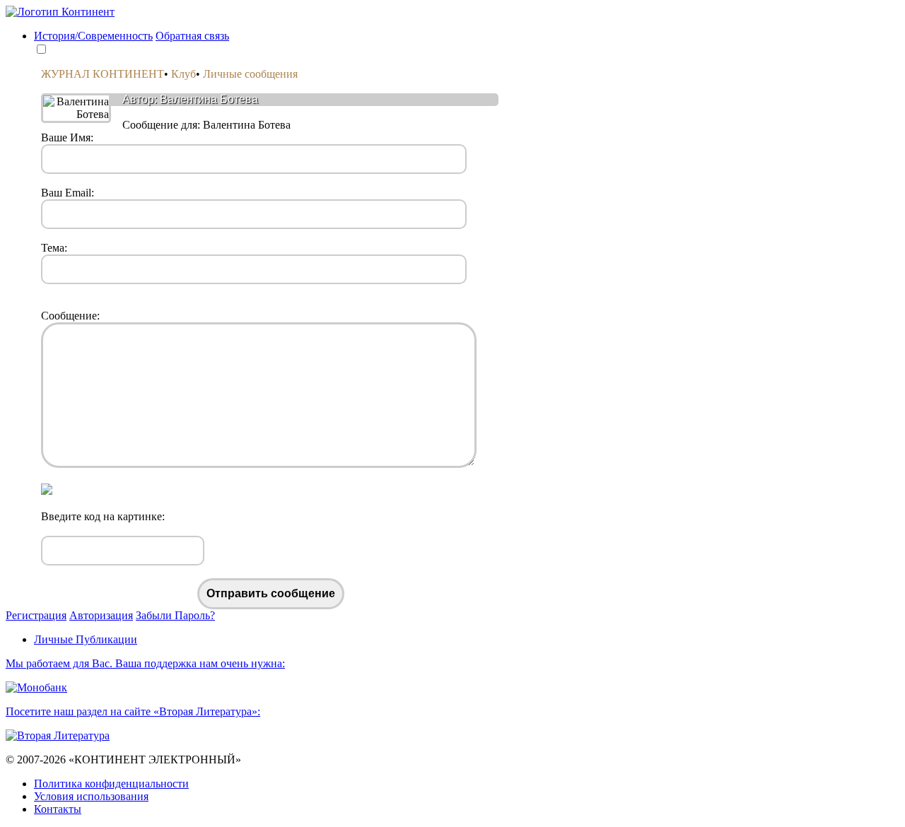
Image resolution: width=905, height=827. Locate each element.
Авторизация (101, 615)
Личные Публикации (85, 639)
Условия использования (91, 796)
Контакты (57, 809)
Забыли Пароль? (175, 615)
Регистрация (36, 615)
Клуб (183, 74)
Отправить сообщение (270, 593)
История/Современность (93, 36)
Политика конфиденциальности (111, 784)
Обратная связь (192, 36)
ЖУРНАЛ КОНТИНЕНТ (102, 74)
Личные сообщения (250, 74)
